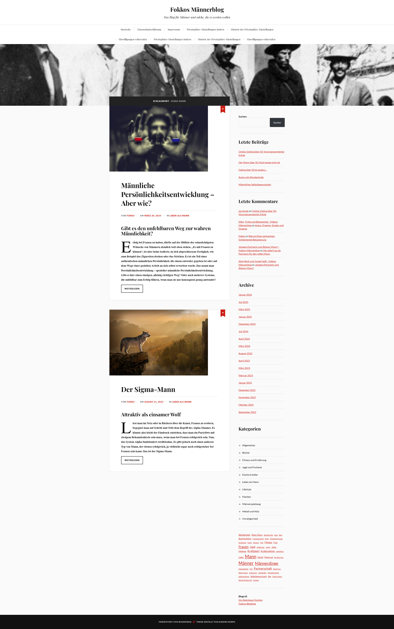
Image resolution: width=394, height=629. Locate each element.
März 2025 (244, 309)
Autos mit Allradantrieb (251, 177)
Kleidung (242, 551)
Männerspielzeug (251, 503)
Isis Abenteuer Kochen (251, 599)
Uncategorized (250, 518)
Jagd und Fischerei (252, 467)
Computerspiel (258, 539)
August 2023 (245, 353)
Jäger (273, 547)
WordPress (185, 622)
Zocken (256, 580)
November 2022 (247, 397)
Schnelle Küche (273, 573)
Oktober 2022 (246, 404)
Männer (246, 563)
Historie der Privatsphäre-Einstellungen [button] (252, 29)
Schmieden (262, 573)
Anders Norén (227, 622)
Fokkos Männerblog (197, 9)
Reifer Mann (243, 573)
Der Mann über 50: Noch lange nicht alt (259, 162)
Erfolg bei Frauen (276, 539)
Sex (269, 576)
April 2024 (244, 338)
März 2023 (244, 368)
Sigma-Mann (277, 577)
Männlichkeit (243, 569)
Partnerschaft (263, 568)
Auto (276, 535)
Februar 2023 (246, 375)
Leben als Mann (179, 215)
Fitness (268, 542)
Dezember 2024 (247, 323)
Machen (246, 496)
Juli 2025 (243, 302)
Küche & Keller (250, 474)
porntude (244, 210)
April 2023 (244, 360)
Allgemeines (248, 445)
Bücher (246, 452)
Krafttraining (268, 551)
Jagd (252, 547)
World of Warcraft (245, 580)
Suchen (243, 116)
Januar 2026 (245, 294)
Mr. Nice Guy (278, 557)
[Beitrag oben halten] (223, 109)
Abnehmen (244, 534)
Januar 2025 (245, 316)
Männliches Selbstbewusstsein (255, 184)
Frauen (244, 547)
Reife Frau (277, 569)
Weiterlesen (132, 288)
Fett (261, 543)
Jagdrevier (261, 547)
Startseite (126, 29)
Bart (280, 535)
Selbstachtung (244, 577)
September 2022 (247, 412)
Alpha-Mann (256, 535)
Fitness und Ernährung (254, 460)
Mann (250, 556)
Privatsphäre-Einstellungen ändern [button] (205, 29)
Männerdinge (266, 563)
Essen (249, 543)
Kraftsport (253, 551)
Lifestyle (246, 489)
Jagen (268, 547)
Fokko (131, 215)
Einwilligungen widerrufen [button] (133, 39)
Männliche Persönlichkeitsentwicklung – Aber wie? (167, 194)
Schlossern (253, 573)
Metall (260, 557)
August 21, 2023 (153, 402)
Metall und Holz (250, 511)
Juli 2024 (243, 331)
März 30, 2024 (152, 215)
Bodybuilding (245, 538)
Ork (251, 569)
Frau (275, 542)
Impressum (174, 29)
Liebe (241, 557)
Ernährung (242, 543)
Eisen (267, 539)
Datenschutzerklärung (149, 29)
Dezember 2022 (247, 390)
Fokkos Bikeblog (247, 603)
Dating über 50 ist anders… (253, 169)
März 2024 (244, 345)
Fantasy (256, 543)
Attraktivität (268, 535)
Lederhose (280, 551)
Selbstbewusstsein (258, 576)
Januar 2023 (245, 382)
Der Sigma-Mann (148, 389)
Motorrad (268, 557)
